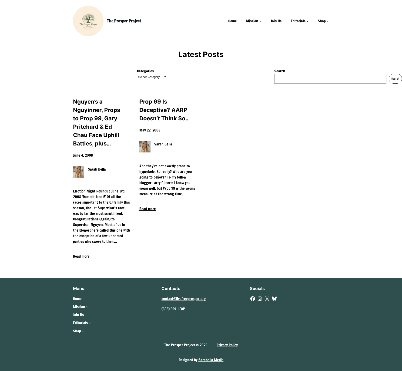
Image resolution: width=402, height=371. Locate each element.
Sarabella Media (211, 359)
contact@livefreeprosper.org (183, 298)
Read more (81, 256)
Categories (145, 71)
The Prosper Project (124, 21)
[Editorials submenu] (307, 21)
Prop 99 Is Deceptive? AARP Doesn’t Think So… (164, 110)
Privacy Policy (227, 344)
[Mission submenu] (260, 21)
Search (279, 71)
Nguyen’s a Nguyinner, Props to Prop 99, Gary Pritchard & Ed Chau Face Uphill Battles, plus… (96, 122)
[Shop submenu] (328, 21)
